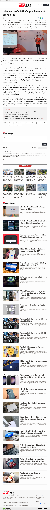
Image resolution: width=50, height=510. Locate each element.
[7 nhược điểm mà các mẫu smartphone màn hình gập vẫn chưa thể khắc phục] (11, 463)
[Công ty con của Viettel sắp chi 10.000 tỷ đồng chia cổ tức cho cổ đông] (42, 172)
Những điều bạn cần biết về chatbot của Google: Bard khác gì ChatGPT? (32, 250)
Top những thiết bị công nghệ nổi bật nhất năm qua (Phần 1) (33, 334)
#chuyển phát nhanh (17, 125)
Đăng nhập (46, 4)
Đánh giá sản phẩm (9, 203)
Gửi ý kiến (44, 144)
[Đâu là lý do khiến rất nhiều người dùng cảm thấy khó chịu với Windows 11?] (11, 435)
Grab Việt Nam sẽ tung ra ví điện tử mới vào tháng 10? (16, 116)
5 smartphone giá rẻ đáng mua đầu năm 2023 (32, 306)
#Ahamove (28, 122)
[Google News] (44, 18)
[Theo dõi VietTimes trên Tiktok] (44, 503)
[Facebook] (38, 18)
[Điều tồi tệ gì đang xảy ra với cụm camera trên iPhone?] (11, 393)
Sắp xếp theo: (34, 147)
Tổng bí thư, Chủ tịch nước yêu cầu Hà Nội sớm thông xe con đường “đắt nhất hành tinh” (7, 179)
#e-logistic (40, 122)
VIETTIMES (25, 5)
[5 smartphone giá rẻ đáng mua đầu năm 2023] (11, 309)
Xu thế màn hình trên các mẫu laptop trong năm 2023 (33, 278)
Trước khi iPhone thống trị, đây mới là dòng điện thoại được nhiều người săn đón (33, 222)
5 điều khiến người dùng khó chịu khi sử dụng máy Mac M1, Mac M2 (32, 446)
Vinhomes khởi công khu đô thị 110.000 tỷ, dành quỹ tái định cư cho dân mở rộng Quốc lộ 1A (19, 194)
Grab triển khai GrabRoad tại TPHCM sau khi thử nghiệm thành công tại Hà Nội (22, 111)
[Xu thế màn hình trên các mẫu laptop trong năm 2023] (11, 281)
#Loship (16, 122)
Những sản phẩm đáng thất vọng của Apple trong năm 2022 (33, 362)
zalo (40, 503)
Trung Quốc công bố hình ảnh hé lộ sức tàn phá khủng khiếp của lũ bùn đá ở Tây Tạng (19, 178)
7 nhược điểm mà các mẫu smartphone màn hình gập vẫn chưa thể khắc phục (32, 460)
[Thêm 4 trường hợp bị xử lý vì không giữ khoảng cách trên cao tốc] (31, 187)
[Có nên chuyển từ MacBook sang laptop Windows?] (11, 407)
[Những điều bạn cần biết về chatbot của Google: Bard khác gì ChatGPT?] (11, 253)
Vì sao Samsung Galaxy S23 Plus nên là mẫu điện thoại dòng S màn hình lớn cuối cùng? (32, 377)
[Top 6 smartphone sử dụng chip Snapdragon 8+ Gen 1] (11, 477)
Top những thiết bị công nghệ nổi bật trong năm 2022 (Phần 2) (33, 320)
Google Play (45, 508)
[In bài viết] (40, 18)
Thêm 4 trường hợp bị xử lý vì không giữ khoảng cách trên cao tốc (30, 194)
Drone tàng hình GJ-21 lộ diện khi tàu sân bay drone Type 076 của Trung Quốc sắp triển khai (42, 194)
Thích (5, 159)
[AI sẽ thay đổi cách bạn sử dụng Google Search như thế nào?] (11, 211)
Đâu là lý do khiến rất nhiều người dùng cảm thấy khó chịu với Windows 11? (32, 432)
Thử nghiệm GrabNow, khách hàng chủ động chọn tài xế (17, 114)
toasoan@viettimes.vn (43, 495)
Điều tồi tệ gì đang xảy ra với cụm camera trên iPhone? (33, 390)
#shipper (45, 122)
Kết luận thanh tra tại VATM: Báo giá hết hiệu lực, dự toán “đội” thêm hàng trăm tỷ (30, 178)
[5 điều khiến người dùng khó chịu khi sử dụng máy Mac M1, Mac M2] (11, 449)
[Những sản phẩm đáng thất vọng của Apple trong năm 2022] (11, 365)
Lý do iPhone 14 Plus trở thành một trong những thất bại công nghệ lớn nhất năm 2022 (33, 419)
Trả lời (10, 159)
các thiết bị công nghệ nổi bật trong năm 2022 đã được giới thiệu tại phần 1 (29, 324)
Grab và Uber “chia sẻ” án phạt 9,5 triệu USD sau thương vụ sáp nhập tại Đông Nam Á (23, 118)
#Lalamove (11, 122)
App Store (40, 508)
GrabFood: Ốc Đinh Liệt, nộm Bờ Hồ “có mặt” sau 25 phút (17, 112)
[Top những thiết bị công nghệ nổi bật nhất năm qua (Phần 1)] (11, 337)
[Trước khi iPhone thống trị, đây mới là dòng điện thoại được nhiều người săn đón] (11, 225)
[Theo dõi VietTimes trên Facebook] (38, 503)
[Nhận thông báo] (39, 5)
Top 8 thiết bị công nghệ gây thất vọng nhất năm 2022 (32, 348)
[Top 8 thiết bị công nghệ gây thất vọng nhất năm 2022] (11, 351)
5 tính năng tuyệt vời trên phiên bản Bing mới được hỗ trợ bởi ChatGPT (33, 264)
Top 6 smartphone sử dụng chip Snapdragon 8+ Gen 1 (30, 474)
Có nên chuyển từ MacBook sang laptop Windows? (32, 404)
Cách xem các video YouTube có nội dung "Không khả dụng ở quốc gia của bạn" (33, 236)
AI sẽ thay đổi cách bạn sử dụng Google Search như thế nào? (32, 208)
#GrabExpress (21, 122)
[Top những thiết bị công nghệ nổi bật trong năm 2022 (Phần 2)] (11, 323)
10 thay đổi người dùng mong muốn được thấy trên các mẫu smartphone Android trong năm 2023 (32, 293)
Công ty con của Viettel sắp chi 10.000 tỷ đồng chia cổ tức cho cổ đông (42, 178)
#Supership (34, 122)
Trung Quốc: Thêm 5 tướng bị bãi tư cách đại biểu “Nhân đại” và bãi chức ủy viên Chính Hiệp (7, 194)
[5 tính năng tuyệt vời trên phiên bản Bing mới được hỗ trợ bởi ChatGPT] (11, 267)
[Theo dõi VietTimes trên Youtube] (42, 503)
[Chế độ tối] (41, 5)
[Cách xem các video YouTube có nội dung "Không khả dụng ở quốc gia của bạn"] (11, 239)
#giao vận (10, 125)
